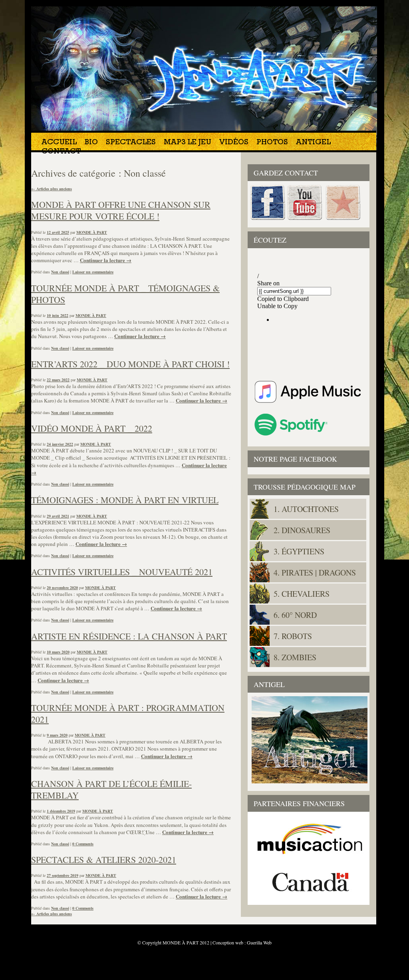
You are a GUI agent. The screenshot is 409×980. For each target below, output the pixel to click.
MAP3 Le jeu (187, 143)
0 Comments (82, 844)
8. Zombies (295, 657)
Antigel (313, 143)
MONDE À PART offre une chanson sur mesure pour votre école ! (120, 210)
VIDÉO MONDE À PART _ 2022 (91, 428)
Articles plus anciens (51, 188)
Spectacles (131, 143)
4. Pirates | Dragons (315, 572)
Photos (272, 143)
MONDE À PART (91, 232)
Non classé (60, 272)
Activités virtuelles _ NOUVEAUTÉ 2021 (121, 572)
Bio (91, 143)
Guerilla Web (259, 942)
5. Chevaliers (302, 593)
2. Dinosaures (302, 530)
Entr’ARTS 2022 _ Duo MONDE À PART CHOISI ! (130, 364)
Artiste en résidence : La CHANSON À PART (129, 636)
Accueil (59, 143)
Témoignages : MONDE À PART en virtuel (124, 500)
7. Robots (293, 636)
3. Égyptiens (299, 551)
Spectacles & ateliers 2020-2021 (103, 859)
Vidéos (233, 143)
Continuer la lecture (105, 260)
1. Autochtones (306, 509)
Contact (61, 152)
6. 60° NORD (295, 615)
